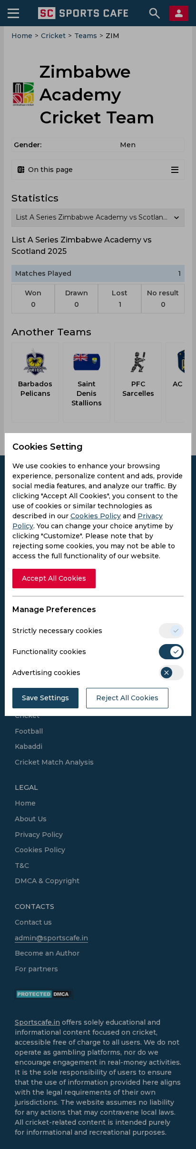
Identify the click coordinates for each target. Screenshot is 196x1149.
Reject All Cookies (127, 698)
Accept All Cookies (54, 578)
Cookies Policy (95, 516)
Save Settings (45, 698)
